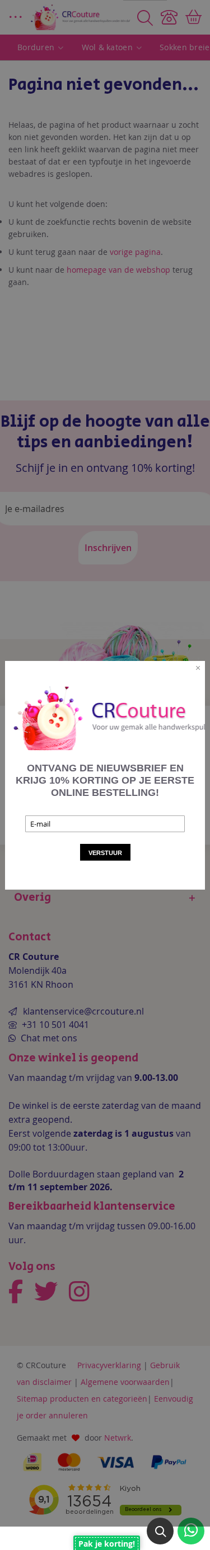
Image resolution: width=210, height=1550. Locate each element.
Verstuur (105, 852)
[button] (160, 1531)
